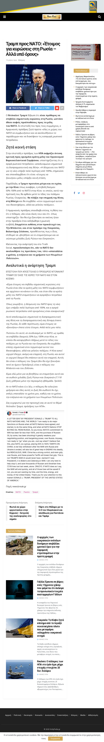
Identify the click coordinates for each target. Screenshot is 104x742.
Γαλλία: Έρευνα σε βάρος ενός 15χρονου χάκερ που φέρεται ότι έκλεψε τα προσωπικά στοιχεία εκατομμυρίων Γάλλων (50, 588)
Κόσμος (21, 60)
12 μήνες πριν (11, 60)
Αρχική (8, 715)
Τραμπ (35, 492)
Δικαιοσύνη (50, 715)
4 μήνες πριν (43, 560)
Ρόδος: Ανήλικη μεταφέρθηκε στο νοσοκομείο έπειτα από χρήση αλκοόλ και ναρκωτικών (85, 126)
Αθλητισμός (93, 715)
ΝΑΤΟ (18, 492)
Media (82, 715)
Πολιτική (17, 715)
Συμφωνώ (55, 739)
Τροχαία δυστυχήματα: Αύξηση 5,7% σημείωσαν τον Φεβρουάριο (85, 104)
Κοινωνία (38, 715)
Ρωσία (27, 492)
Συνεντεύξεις (62, 715)
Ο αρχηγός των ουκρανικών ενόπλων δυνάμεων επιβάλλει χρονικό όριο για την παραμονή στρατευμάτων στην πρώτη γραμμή (49, 547)
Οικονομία (28, 715)
